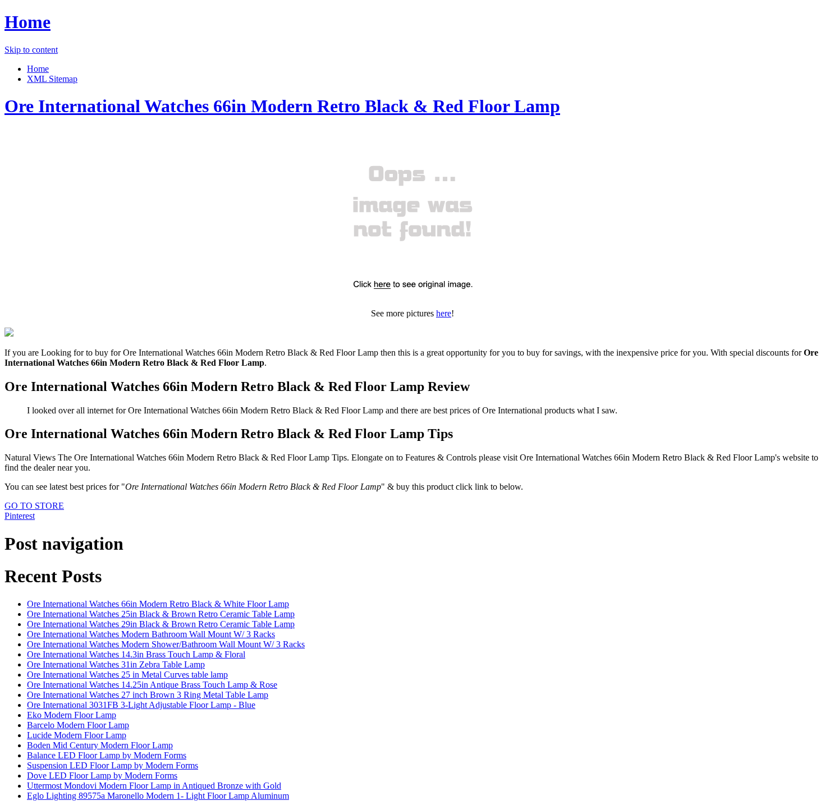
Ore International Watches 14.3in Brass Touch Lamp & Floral (136, 654)
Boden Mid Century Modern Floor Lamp (100, 745)
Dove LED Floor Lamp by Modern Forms (102, 775)
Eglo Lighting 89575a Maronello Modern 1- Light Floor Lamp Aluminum (158, 795)
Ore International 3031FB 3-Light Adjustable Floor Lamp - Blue (141, 705)
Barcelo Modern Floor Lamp (78, 725)
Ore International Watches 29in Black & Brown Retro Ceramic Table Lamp (161, 624)
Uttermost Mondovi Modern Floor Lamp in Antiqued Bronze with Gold (154, 785)
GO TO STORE (34, 505)
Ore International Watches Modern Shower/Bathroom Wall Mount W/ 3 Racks (166, 644)
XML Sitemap (52, 79)
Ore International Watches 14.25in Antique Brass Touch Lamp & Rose (152, 684)
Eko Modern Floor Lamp (71, 715)
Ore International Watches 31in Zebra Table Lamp (116, 664)
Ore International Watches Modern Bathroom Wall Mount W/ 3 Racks (151, 634)
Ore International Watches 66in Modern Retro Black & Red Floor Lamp (282, 106)
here (443, 313)
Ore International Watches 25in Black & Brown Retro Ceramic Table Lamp (161, 614)
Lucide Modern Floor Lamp (76, 735)
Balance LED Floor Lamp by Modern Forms (106, 755)
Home (27, 22)
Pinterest (19, 516)
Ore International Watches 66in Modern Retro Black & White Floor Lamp (158, 604)
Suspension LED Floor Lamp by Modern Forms (112, 765)
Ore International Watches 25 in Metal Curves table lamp (127, 674)
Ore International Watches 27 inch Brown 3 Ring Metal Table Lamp (147, 694)
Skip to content (31, 49)
